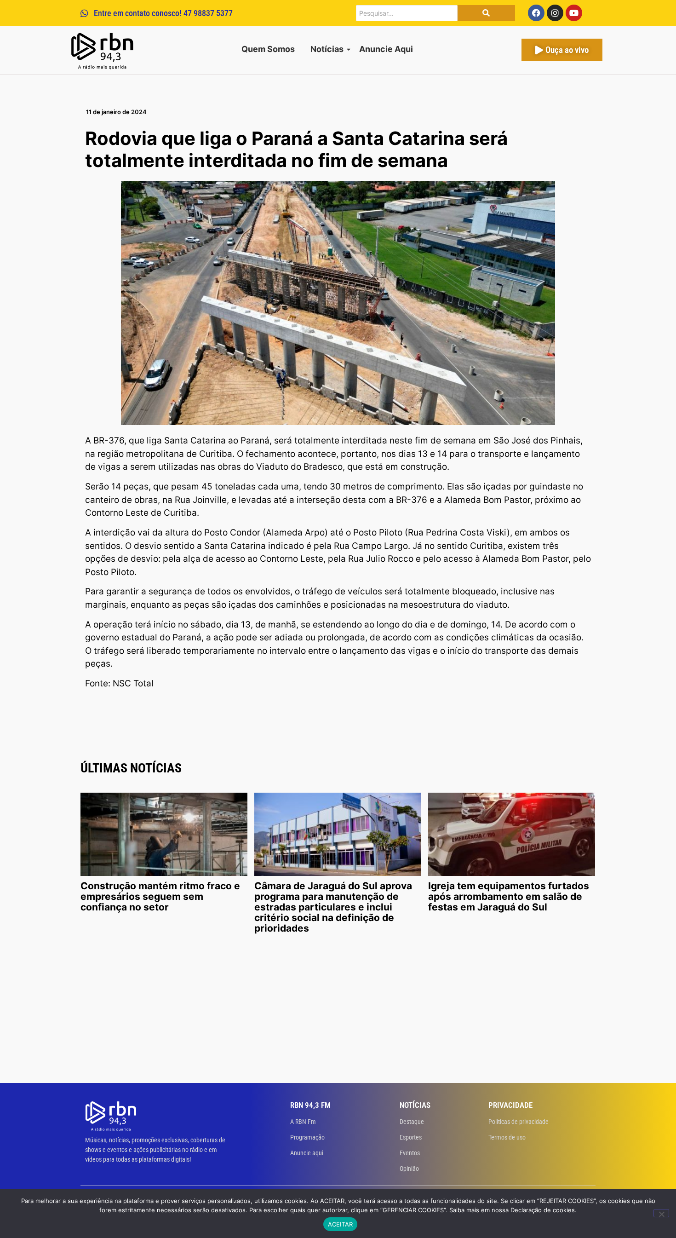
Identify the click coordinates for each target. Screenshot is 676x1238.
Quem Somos (268, 49)
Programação (307, 1137)
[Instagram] (555, 13)
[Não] (661, 1213)
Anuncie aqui (306, 1153)
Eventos (410, 1153)
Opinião (409, 1168)
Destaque (412, 1121)
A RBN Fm (303, 1121)
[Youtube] (574, 13)
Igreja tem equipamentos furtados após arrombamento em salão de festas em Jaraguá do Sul (508, 896)
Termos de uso (507, 1137)
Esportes (411, 1137)
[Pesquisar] (486, 13)
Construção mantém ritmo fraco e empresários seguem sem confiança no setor (160, 896)
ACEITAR (340, 1224)
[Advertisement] (338, 1014)
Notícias (327, 49)
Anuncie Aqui (386, 49)
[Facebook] (536, 13)
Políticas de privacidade (518, 1121)
